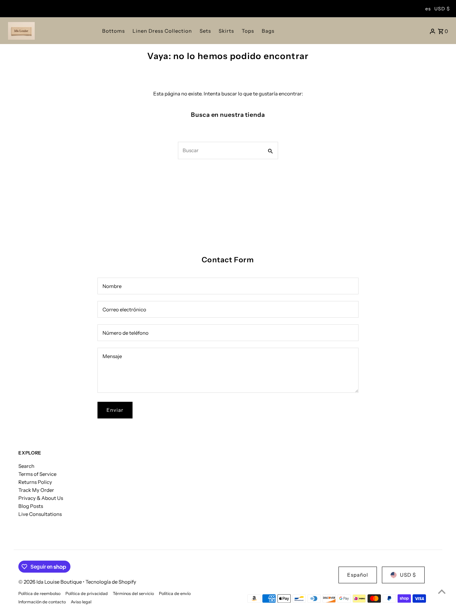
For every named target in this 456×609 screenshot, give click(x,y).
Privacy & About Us (40, 498)
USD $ (442, 9)
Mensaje (112, 356)
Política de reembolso (39, 593)
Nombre (112, 286)
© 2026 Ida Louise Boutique (50, 582)
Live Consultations (40, 514)
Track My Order (36, 490)
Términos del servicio (133, 593)
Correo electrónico (124, 309)
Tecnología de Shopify (110, 582)
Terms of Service (37, 474)
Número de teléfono (125, 333)
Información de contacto (42, 601)
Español (357, 575)
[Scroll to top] (441, 591)
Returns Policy (35, 482)
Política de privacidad (86, 593)
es (428, 9)
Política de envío (175, 593)
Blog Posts (30, 506)
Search (26, 466)
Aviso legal (81, 601)
